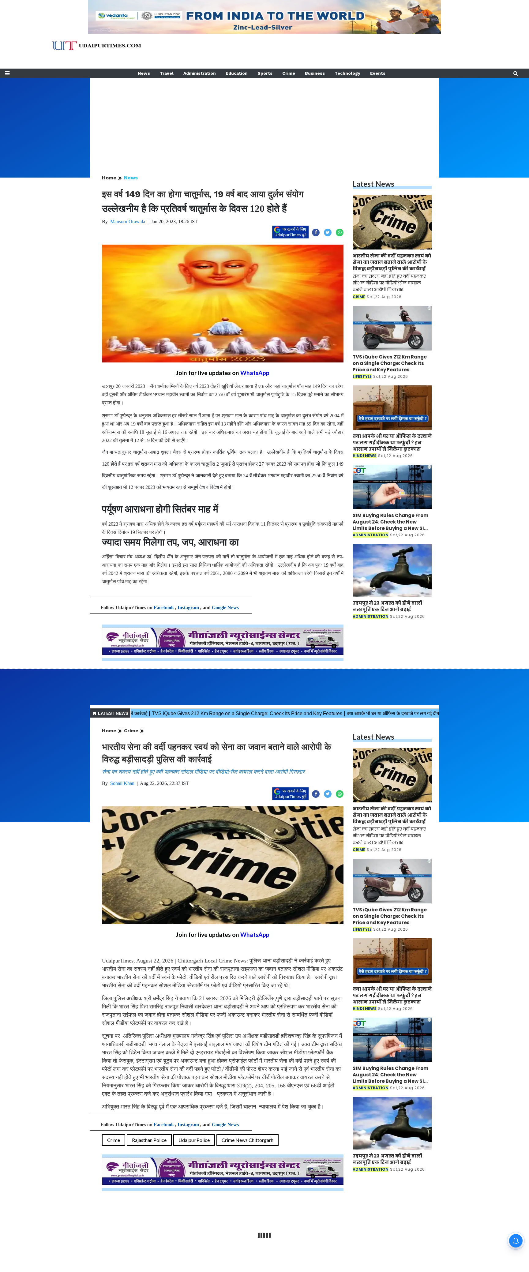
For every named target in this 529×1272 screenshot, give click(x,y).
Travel (167, 73)
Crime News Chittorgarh (247, 1140)
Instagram (188, 607)
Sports (264, 73)
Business (315, 73)
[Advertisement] (264, 120)
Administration (199, 73)
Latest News (373, 183)
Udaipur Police (194, 1140)
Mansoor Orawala (127, 221)
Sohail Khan (122, 783)
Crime (288, 73)
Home (109, 178)
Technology (347, 73)
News (144, 73)
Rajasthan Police (149, 1140)
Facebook (164, 607)
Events (377, 73)
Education (237, 73)
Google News (225, 607)
